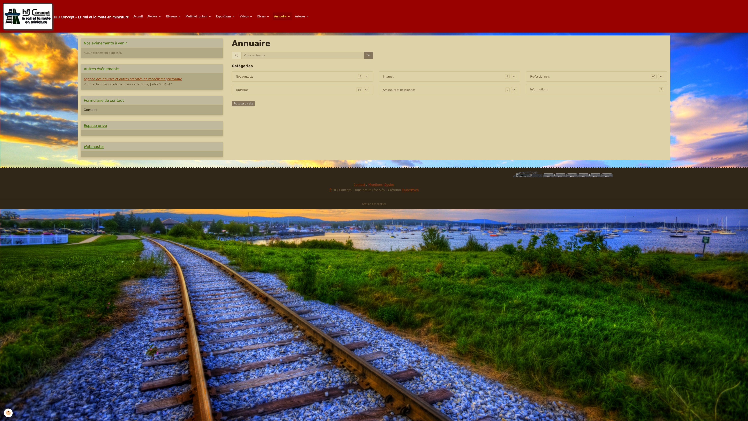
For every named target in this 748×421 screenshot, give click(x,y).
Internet (388, 76)
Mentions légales (381, 184)
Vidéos (245, 16)
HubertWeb (410, 190)
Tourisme (242, 90)
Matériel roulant (197, 16)
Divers (261, 16)
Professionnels (540, 76)
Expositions (224, 16)
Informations (539, 89)
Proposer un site (243, 103)
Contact (90, 110)
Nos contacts (244, 76)
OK (368, 55)
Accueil (138, 16)
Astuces (300, 16)
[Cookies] (8, 413)
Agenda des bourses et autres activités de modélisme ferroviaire (133, 79)
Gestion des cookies (374, 203)
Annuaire (280, 16)
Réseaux (172, 16)
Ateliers (152, 16)
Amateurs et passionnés (399, 90)
